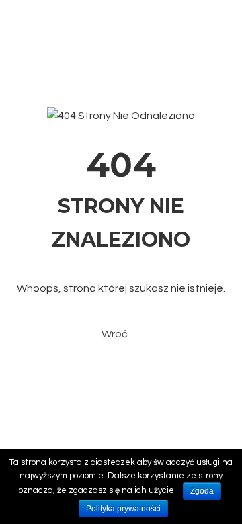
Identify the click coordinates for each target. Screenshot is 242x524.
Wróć (115, 334)
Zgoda (202, 491)
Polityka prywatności (123, 508)
